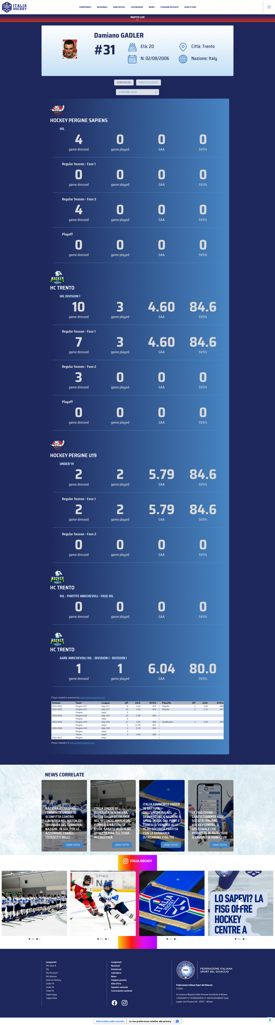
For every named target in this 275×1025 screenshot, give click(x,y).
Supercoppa (51, 994)
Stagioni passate (169, 7)
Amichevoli (119, 7)
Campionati (85, 7)
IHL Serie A (51, 965)
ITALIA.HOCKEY (141, 861)
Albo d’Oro (190, 7)
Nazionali (102, 7)
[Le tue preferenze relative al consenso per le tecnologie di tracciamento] (270, 1020)
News (152, 7)
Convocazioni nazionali (121, 991)
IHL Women (51, 976)
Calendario (137, 7)
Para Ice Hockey (53, 980)
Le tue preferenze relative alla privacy (150, 1021)
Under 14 (50, 991)
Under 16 (50, 987)
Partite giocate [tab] (148, 82)
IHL (47, 969)
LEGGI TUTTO (73, 845)
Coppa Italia (51, 998)
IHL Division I (52, 973)
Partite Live (137, 17)
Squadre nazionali (119, 987)
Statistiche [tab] (124, 82)
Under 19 (50, 983)
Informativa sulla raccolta (110, 1021)
